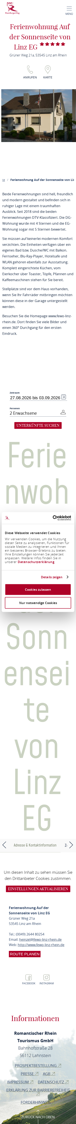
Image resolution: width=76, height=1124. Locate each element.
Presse (28, 1073)
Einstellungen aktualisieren (38, 888)
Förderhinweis (36, 1102)
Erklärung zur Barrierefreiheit (38, 1090)
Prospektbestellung (36, 1065)
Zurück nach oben (38, 1117)
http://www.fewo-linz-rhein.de (41, 944)
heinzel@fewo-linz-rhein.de (40, 939)
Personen (15, 408)
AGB (47, 1073)
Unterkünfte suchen (38, 425)
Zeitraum (15, 393)
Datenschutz (51, 1081)
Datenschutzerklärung (36, 562)
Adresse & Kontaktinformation (35, 845)
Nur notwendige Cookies (38, 602)
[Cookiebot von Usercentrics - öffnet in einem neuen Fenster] (53, 518)
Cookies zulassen (38, 589)
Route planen (24, 954)
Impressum (18, 1081)
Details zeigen (51, 577)
